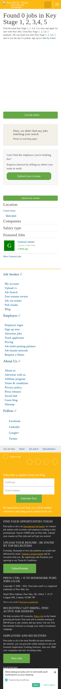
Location (10, 204)
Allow (36, 684)
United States (30, 245)
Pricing (9, 342)
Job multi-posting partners (20, 346)
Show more (11, 215)
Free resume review (16, 296)
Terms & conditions (16, 383)
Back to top (15, 457)
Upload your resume (29, 176)
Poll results (11, 305)
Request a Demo (14, 354)
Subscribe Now (29, 498)
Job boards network (16, 350)
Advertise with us (15, 374)
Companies (12, 221)
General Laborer (26, 241)
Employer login (14, 325)
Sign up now (12, 329)
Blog (7, 309)
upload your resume (30, 198)
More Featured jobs (12, 256)
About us (10, 370)
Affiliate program (15, 379)
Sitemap (9, 404)
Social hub (11, 395)
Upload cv (11, 288)
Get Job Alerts (31, 115)
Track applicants (14, 337)
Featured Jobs (14, 235)
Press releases (13, 391)
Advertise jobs (13, 333)
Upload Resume (19, 568)
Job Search (11, 292)
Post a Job (16, 658)
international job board (33, 526)
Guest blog (11, 400)
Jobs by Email (48, 38)
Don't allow (49, 684)
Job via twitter (13, 300)
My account (12, 283)
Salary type (12, 228)
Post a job (38, 616)
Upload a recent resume (32, 554)
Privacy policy (13, 387)
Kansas (21, 245)
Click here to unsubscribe (28, 602)
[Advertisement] (30, 75)
